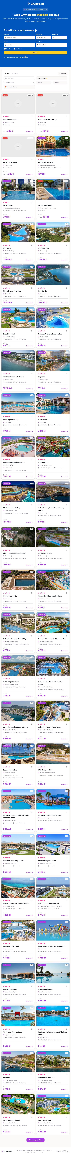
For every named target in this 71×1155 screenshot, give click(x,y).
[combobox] (51, 78)
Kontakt (58, 1151)
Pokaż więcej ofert (35, 1140)
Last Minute (19, 48)
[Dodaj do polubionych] (31, 116)
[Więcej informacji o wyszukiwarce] (29, 57)
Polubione (63, 73)
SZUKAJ (35, 53)
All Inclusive (9, 48)
